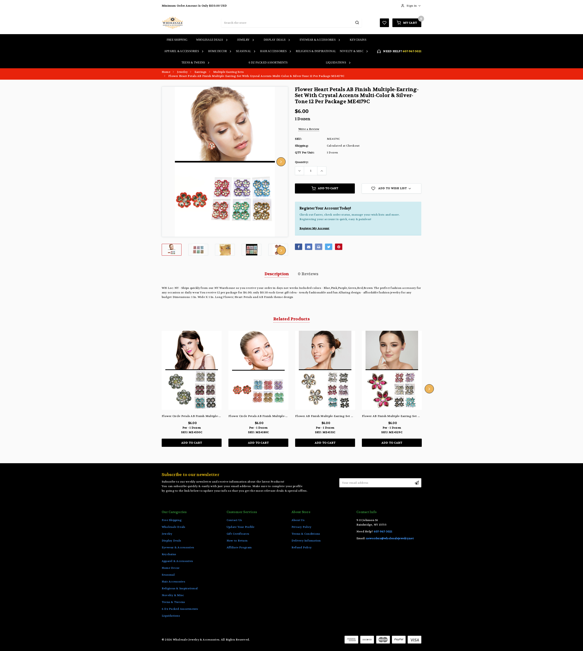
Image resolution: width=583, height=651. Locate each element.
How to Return (237, 540)
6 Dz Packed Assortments (268, 62)
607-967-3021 (412, 51)
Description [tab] (277, 274)
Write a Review (308, 129)
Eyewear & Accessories (318, 39)
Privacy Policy (301, 527)
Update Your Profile (241, 527)
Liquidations (336, 62)
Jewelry (243, 39)
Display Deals (275, 39)
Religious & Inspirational (316, 51)
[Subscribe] (416, 482)
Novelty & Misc (351, 51)
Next (281, 161)
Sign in (412, 6)
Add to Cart (328, 188)
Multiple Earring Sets (228, 72)
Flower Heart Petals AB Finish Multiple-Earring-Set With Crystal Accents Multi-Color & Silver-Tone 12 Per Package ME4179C (256, 76)
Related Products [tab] (291, 319)
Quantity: (301, 162)
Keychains (358, 39)
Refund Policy (302, 547)
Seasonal (243, 51)
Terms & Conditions (306, 534)
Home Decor (217, 51)
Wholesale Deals (209, 39)
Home (166, 72)
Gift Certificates (238, 534)
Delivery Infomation (306, 540)
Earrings (200, 72)
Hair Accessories (273, 51)
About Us (298, 520)
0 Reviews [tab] (308, 274)
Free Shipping (177, 39)
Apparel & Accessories (181, 51)
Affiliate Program (239, 547)
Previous (168, 161)
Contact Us (234, 520)
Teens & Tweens (193, 62)
